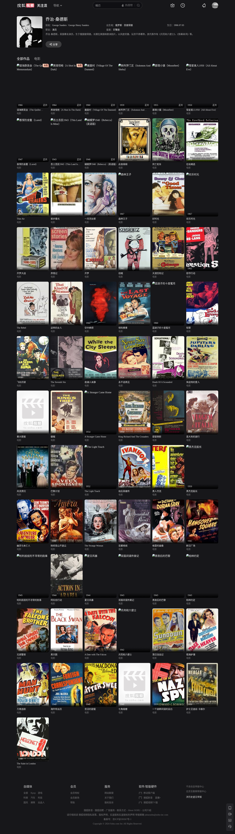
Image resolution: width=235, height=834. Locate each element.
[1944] (67, 556)
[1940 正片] (101, 120)
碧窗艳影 (156, 436)
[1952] (67, 447)
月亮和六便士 (125, 654)
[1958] (33, 338)
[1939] (168, 664)
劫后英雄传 (124, 491)
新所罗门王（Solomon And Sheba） (131, 110)
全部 (26, 793)
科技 (40, 798)
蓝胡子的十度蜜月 (161, 328)
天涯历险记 (158, 273)
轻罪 (188, 328)
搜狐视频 (26, 5)
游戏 (40, 793)
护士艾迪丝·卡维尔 (195, 709)
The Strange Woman (94, 546)
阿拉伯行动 (56, 600)
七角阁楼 (122, 709)
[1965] (67, 229)
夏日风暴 (89, 600)
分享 (55, 44)
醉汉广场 (190, 546)
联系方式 (121, 810)
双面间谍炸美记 (126, 600)
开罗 (87, 273)
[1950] (194, 447)
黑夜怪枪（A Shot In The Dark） (66, 110)
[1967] (124, 174)
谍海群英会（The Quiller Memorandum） (29, 110)
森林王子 (122, 219)
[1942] (33, 610)
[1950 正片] (202, 65)
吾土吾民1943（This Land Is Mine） (64, 164)
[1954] (98, 392)
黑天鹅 (54, 654)
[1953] (33, 447)
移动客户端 (149, 793)
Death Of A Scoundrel (162, 382)
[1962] (168, 229)
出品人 (41, 802)
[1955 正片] (166, 65)
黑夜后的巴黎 (159, 600)
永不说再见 (124, 382)
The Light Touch (92, 491)
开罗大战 (21, 273)
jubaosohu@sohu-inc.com (156, 815)
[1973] (134, 120)
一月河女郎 (90, 219)
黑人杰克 (156, 491)
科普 (26, 798)
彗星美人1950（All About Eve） (201, 110)
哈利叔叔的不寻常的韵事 (29, 600)
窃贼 (120, 273)
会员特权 (74, 793)
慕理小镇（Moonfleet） (163, 110)
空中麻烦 (89, 328)
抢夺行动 (190, 273)
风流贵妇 (21, 491)
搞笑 (33, 802)
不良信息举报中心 (195, 786)
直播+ (158, 798)
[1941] (168, 610)
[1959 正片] (134, 65)
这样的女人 (56, 328)
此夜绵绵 (122, 164)
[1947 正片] (30, 120)
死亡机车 (156, 164)
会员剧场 (74, 798)
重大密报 (21, 436)
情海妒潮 (190, 654)
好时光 (155, 219)
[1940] (67, 664)
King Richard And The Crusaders (133, 436)
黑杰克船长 (191, 491)
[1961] (33, 283)
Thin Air (21, 219)
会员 (73, 786)
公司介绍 (146, 810)
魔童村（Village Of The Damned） (101, 110)
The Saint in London (26, 763)
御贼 (53, 436)
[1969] (33, 174)
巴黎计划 (55, 491)
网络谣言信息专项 (195, 797)
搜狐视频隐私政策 (88, 815)
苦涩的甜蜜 (90, 709)
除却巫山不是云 (58, 546)
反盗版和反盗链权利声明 (122, 815)
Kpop (33, 793)
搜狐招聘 (99, 810)
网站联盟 (109, 793)
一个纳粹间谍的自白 (162, 709)
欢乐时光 (190, 219)
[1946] (101, 501)
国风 (26, 802)
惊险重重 (122, 328)
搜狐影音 (148, 798)
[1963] (101, 229)
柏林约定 (190, 600)
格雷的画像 (158, 546)
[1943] (128, 556)
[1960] (67, 283)
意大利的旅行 (193, 436)
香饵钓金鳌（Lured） (27, 164)
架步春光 (55, 219)
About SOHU (134, 810)
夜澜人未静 (90, 382)
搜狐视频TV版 (151, 802)
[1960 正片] (101, 65)
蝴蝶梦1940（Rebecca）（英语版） (101, 164)
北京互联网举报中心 (196, 791)
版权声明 (103, 815)
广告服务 (110, 810)
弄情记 (54, 273)
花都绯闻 (122, 546)
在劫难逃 (190, 164)
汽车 (33, 798)
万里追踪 (21, 709)
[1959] (202, 283)
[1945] (168, 501)
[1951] (168, 447)
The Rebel (21, 328)
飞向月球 (21, 382)
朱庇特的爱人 (193, 382)
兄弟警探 (21, 654)
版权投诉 (109, 802)
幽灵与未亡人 (23, 546)
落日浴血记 (158, 654)
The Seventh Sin (58, 382)
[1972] (202, 120)
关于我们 (109, 798)
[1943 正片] (67, 120)
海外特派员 (56, 709)
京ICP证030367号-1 (122, 819)
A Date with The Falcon (95, 654)
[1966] (33, 229)
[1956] (101, 338)
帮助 (72, 802)
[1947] (33, 501)
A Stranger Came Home (95, 436)
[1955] (202, 338)
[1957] (67, 338)
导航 (56, 5)
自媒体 (28, 786)
